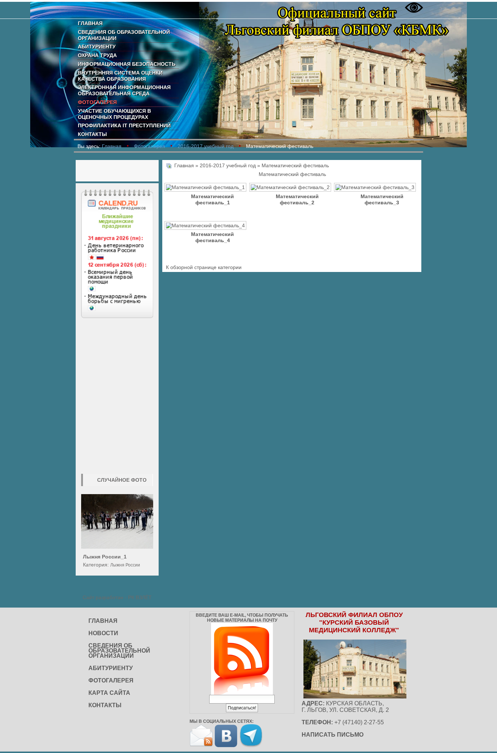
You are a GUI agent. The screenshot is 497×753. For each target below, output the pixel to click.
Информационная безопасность (126, 64)
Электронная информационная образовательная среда (124, 90)
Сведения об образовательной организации (124, 35)
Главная (90, 23)
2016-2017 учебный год (206, 146)
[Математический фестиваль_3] (375, 188)
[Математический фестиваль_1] (206, 188)
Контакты (92, 134)
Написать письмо (332, 735)
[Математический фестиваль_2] (291, 188)
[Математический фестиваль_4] (206, 226)
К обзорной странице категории (204, 267)
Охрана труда (97, 55)
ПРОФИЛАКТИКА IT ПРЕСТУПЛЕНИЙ (124, 125)
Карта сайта (109, 693)
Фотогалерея (97, 102)
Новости (103, 633)
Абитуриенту (97, 46)
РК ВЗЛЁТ (140, 597)
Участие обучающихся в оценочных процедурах (114, 114)
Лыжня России (125, 565)
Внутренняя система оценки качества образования (120, 76)
